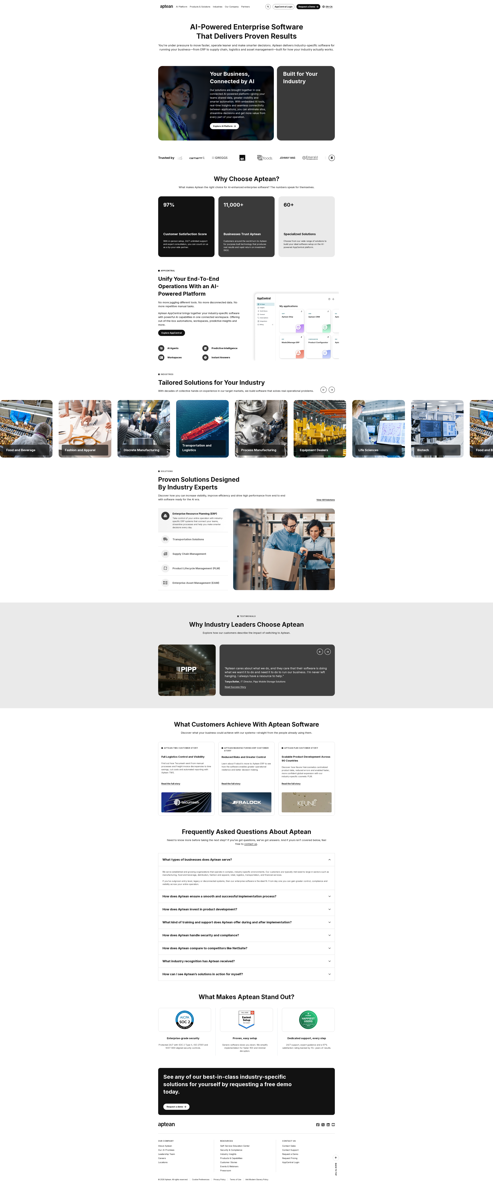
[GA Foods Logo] (235, 158)
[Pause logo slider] (332, 158)
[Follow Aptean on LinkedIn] (328, 1125)
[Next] (332, 390)
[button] (26, 429)
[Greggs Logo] (189, 158)
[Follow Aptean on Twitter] (323, 1125)
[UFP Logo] (302, 158)
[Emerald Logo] (280, 158)
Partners (245, 6)
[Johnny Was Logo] (257, 158)
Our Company (232, 6)
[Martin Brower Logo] (325, 158)
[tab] (193, 520)
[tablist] (193, 549)
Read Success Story (235, 687)
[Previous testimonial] (320, 652)
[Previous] (323, 390)
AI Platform (181, 6)
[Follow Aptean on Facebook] (317, 1125)
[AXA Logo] (212, 158)
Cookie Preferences (200, 1179)
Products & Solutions (200, 6)
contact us (250, 844)
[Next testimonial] (328, 652)
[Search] (268, 6)
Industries (217, 6)
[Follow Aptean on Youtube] (333, 1125)
